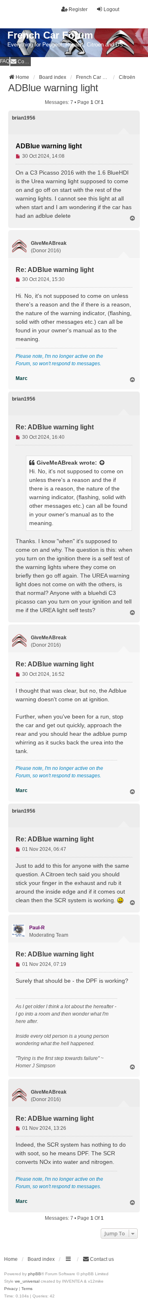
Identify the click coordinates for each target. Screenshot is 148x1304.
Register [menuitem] (78, 9)
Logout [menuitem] (111, 9)
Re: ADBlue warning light (55, 269)
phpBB (34, 1274)
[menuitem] (20, 61)
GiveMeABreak (57, 462)
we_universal (27, 1281)
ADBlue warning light (53, 87)
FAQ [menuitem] (4, 61)
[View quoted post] (102, 462)
